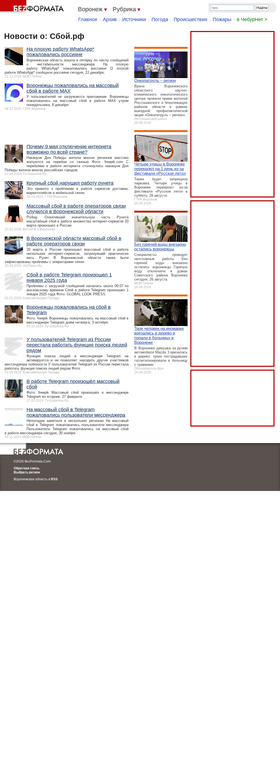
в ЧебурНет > (252, 19)
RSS (54, 479)
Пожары (222, 19)
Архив (110, 19)
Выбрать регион (27, 472)
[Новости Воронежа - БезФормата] (33, 7)
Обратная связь (26, 468)
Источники (134, 19)
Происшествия (190, 19)
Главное (87, 19)
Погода (159, 19)
